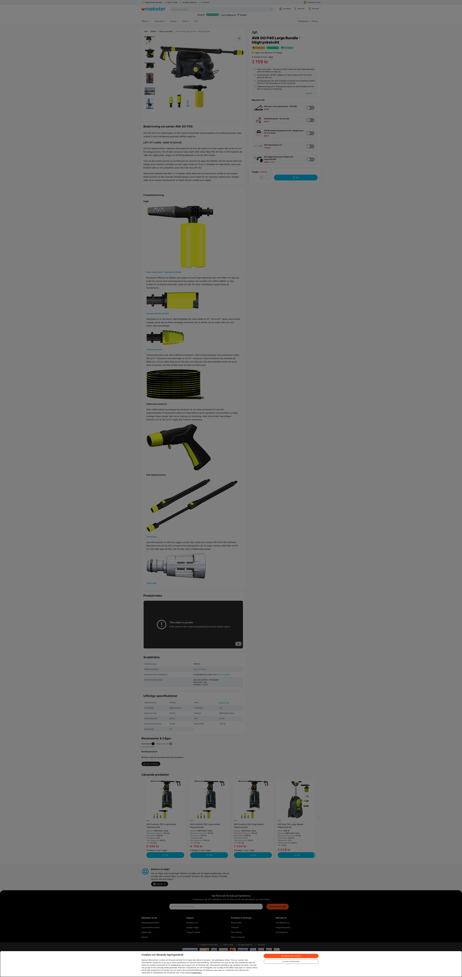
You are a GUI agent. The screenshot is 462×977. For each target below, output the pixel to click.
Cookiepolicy (196, 973)
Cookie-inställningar (291, 961)
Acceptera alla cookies (291, 956)
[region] (231, 964)
